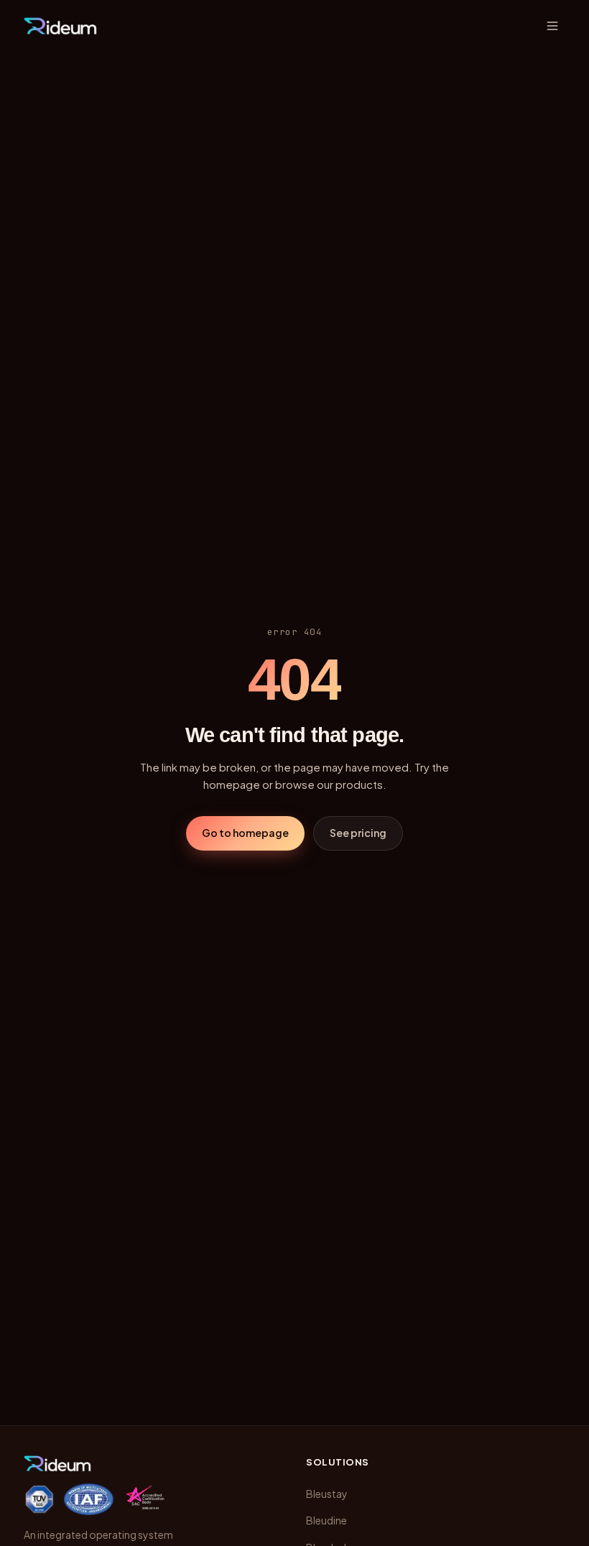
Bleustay (327, 1493)
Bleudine (326, 1520)
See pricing (358, 832)
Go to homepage (245, 832)
